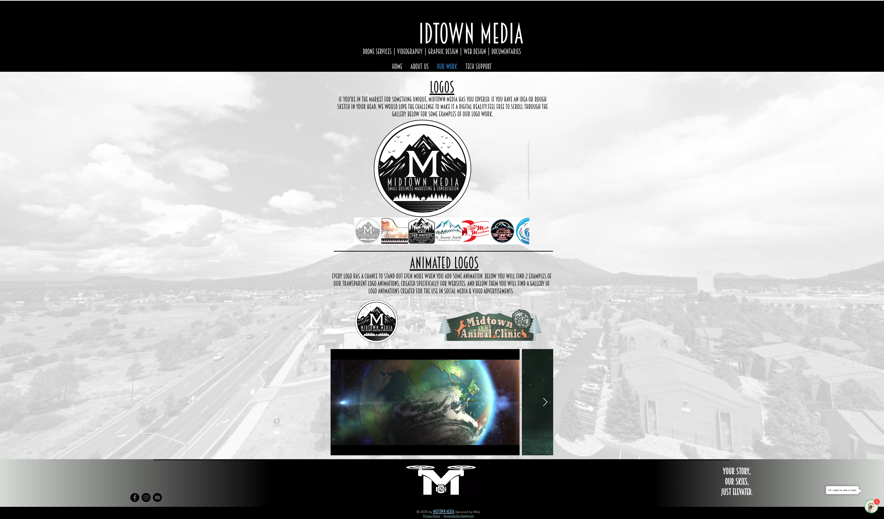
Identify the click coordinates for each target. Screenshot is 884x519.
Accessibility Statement (459, 516)
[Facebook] (134, 497)
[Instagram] (146, 497)
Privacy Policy (431, 516)
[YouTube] (157, 497)
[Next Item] (521, 168)
